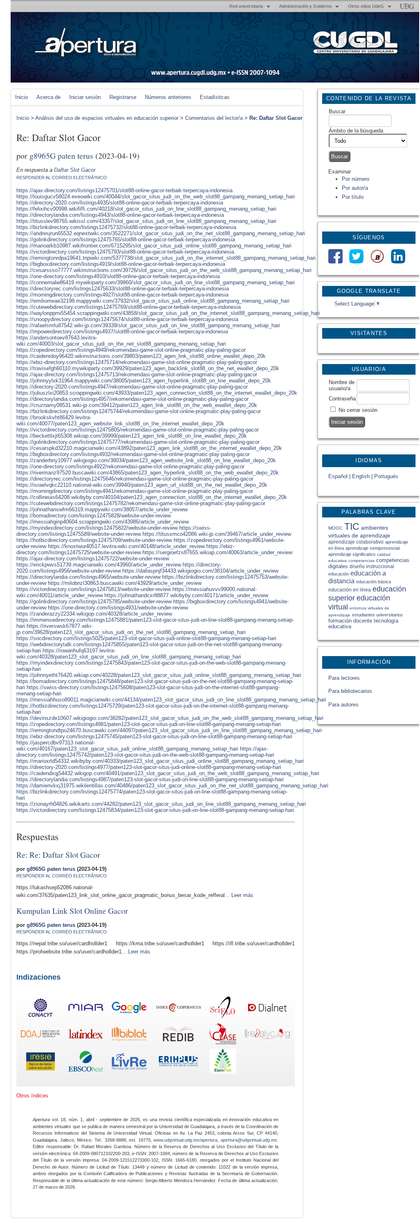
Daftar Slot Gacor (74, 170)
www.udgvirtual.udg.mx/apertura (185, 1140)
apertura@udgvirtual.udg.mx (249, 1140)
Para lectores (344, 678)
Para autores (343, 704)
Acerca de (48, 97)
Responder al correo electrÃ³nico (61, 177)
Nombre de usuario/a (342, 385)
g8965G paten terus (61, 155)
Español (338, 476)
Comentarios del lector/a (214, 118)
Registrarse (122, 97)
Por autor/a (355, 188)
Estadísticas (215, 97)
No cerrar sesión (358, 410)
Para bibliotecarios (350, 691)
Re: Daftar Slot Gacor (276, 118)
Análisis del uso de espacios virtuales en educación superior (106, 118)
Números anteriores (168, 97)
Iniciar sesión (85, 97)
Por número (355, 179)
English (361, 476)
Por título (353, 197)
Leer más (242, 895)
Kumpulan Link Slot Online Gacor (72, 910)
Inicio (21, 97)
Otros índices (32, 1096)
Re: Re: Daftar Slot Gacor (58, 854)
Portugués (386, 476)
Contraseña (342, 399)
